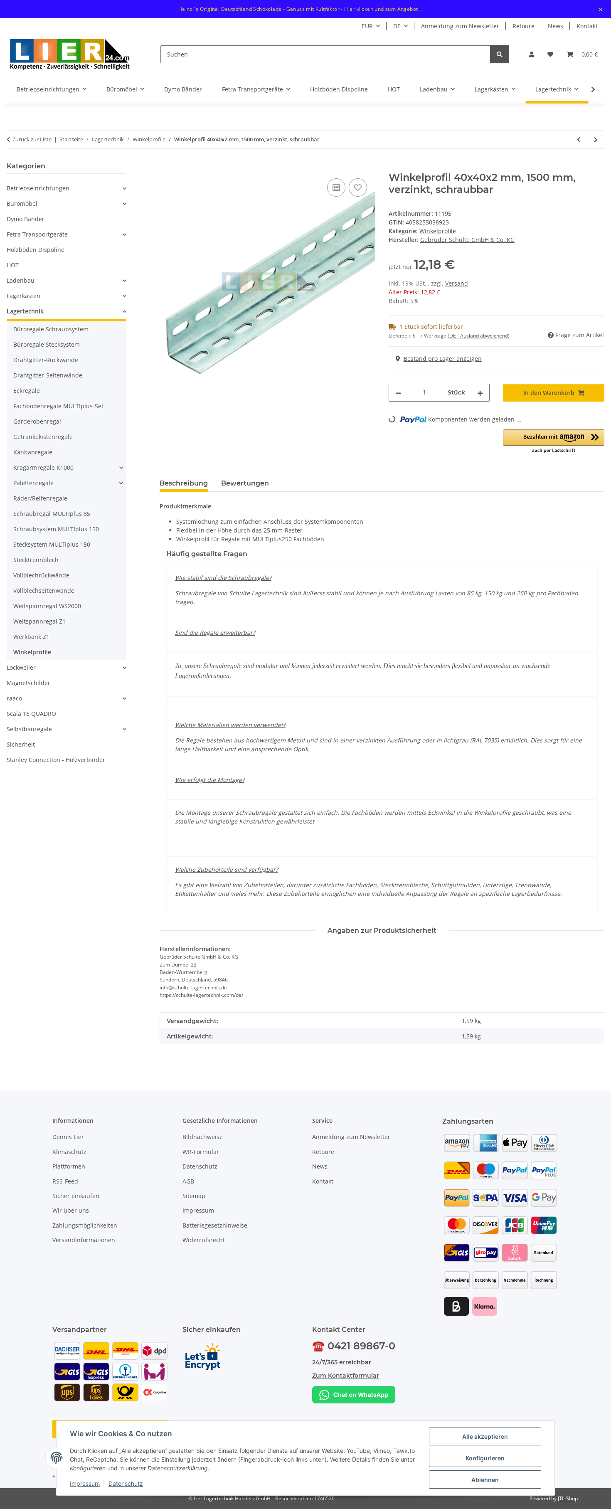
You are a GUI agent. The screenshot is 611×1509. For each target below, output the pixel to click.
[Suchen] (499, 54)
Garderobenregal (37, 421)
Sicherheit (21, 744)
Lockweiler (21, 667)
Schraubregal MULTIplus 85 (51, 514)
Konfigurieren (485, 1458)
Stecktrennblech (36, 560)
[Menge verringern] (398, 392)
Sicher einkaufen (75, 1196)
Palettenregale (33, 483)
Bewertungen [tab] (245, 483)
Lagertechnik (25, 311)
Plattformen (68, 1166)
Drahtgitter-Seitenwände (47, 375)
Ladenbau (20, 280)
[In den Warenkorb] (166, 167)
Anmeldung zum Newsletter (460, 26)
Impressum (85, 1483)
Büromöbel (22, 203)
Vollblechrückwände (41, 575)
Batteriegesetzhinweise (214, 1225)
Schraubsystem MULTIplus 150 (56, 529)
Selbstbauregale (29, 729)
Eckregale (26, 391)
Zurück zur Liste (32, 139)
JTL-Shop (568, 1498)
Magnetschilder (28, 683)
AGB (188, 1181)
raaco (14, 698)
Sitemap (193, 1196)
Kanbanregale (32, 452)
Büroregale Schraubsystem (51, 329)
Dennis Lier (68, 1137)
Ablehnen (485, 1479)
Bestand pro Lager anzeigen (443, 358)
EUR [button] (367, 26)
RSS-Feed (65, 1181)
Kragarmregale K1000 (43, 467)
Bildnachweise (202, 1137)
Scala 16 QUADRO (31, 714)
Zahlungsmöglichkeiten (84, 1225)
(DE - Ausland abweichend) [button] (479, 335)
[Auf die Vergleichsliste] (336, 187)
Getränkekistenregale (43, 437)
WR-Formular (200, 1152)
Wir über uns (70, 1210)
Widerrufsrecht (203, 1240)
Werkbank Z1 (31, 637)
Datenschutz (125, 1483)
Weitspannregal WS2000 (47, 606)
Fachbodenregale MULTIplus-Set (58, 406)
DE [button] (397, 26)
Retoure (523, 26)
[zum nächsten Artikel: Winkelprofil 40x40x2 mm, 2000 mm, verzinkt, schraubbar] (595, 139)
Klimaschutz (69, 1152)
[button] (531, 54)
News (555, 26)
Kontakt (587, 26)
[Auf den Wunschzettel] (358, 187)
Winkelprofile (437, 231)
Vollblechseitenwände (43, 590)
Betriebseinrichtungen (38, 188)
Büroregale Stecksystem (46, 344)
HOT (13, 265)
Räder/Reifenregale (40, 498)
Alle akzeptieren (485, 1436)
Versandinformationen (83, 1240)
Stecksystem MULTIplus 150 (51, 544)
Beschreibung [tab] (184, 483)
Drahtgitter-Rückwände (45, 360)
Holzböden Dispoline (35, 250)
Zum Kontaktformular (345, 1375)
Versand (456, 283)
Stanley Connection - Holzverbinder (56, 760)
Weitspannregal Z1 (39, 621)
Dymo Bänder (25, 219)
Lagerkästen (23, 296)
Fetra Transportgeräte (37, 234)
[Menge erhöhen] (480, 392)
